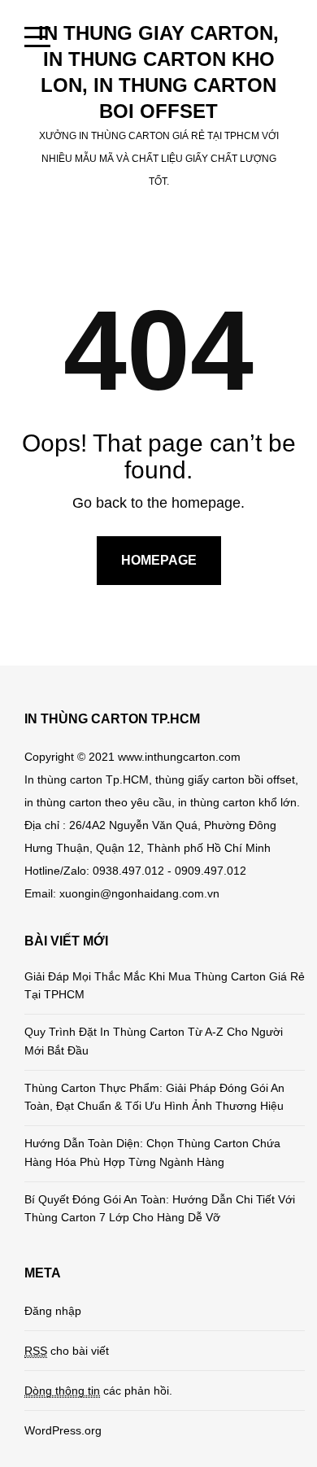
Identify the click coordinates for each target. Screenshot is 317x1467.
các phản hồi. (98, 1390)
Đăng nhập (52, 1310)
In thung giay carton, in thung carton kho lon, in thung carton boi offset (158, 72)
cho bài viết (66, 1350)
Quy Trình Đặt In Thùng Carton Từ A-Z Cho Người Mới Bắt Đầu (153, 1040)
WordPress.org (63, 1430)
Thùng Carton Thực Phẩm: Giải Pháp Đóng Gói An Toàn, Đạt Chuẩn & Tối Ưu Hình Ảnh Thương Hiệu (154, 1096)
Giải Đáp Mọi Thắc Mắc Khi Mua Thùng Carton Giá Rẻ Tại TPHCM (164, 985)
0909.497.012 (210, 870)
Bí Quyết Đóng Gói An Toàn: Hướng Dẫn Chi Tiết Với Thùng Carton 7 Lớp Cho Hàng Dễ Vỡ (159, 1208)
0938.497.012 (128, 870)
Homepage (159, 560)
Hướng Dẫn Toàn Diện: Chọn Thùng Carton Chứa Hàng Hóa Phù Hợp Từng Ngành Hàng (152, 1152)
